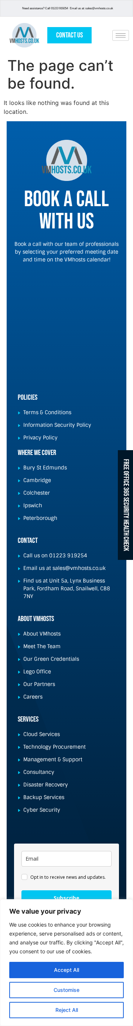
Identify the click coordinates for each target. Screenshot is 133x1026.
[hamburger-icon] (120, 35)
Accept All (66, 970)
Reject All (66, 1010)
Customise (66, 990)
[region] (66, 962)
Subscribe (66, 897)
